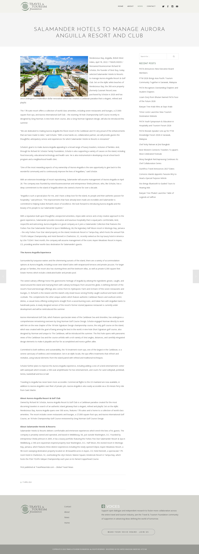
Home (67, 522)
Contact (67, 506)
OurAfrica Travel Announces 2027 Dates (156, 168)
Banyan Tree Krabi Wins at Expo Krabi (155, 106)
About (67, 512)
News (66, 517)
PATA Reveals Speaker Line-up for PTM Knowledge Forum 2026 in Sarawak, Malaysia (156, 135)
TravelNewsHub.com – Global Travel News (54, 467)
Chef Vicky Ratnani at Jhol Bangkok (154, 144)
